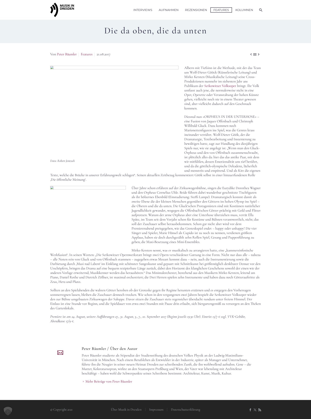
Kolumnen (244, 10)
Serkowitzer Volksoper (220, 86)
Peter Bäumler (67, 54)
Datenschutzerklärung (185, 409)
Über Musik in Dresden (126, 409)
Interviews (142, 10)
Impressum (156, 409)
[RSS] (259, 409)
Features (221, 10)
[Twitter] (255, 409)
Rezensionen (196, 10)
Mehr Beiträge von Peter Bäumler (108, 381)
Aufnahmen (169, 10)
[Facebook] (250, 409)
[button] (8, 411)
